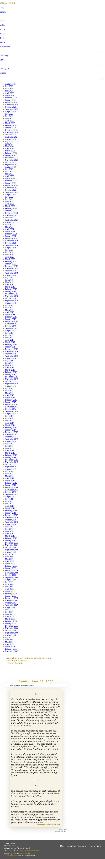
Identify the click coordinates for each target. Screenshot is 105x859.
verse (2, 60)
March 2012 (10, 480)
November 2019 (11, 268)
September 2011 (11, 494)
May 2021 (9, 227)
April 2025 (9, 121)
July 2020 (9, 250)
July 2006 (9, 637)
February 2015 (11, 400)
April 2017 (9, 340)
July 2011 (9, 499)
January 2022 (10, 211)
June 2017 (9, 335)
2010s (2, 25)
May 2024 (9, 146)
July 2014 (9, 416)
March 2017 (10, 342)
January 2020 (10, 264)
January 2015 (10, 402)
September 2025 (11, 109)
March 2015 (10, 397)
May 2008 (9, 587)
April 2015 (9, 395)
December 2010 (11, 515)
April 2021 (9, 229)
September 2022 (11, 192)
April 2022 (9, 204)
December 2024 (11, 130)
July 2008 (9, 582)
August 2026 (10, 84)
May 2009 (9, 559)
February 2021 (11, 234)
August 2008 (10, 580)
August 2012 (10, 469)
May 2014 (9, 421)
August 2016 (10, 358)
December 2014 (11, 404)
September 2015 (11, 384)
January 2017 (10, 347)
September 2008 (11, 577)
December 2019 (11, 266)
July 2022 (9, 197)
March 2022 (10, 206)
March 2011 (10, 508)
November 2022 (11, 188)
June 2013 (9, 446)
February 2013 (11, 455)
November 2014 (11, 407)
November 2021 (11, 215)
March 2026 (10, 95)
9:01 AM (63, 831)
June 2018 (9, 307)
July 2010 (9, 527)
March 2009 (10, 564)
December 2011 (11, 487)
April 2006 (9, 644)
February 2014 (11, 427)
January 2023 (10, 183)
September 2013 (11, 439)
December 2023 (11, 158)
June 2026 (9, 88)
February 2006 (11, 649)
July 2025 (9, 114)
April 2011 (9, 506)
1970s (2, 42)
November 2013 (11, 434)
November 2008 (11, 573)
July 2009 (9, 554)
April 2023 (9, 176)
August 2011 (10, 497)
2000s (2, 29)
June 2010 (9, 529)
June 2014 (9, 418)
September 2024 (11, 137)
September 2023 (11, 164)
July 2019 (9, 278)
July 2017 (9, 333)
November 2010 (11, 517)
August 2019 (10, 275)
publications (5, 47)
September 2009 (11, 550)
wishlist (3, 73)
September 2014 (11, 411)
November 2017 (11, 324)
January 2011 (10, 513)
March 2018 (10, 314)
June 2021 (9, 224)
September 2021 (11, 220)
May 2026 (9, 91)
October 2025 (10, 107)
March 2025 (10, 123)
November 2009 (11, 545)
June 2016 (9, 363)
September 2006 (11, 633)
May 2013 (9, 448)
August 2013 (10, 441)
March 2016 (10, 370)
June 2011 (9, 501)
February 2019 (11, 289)
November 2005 (11, 651)
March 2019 (10, 287)
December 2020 (11, 238)
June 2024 (9, 144)
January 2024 (10, 155)
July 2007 (9, 610)
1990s (2, 34)
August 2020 (10, 248)
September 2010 (11, 522)
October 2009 (10, 547)
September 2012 (11, 467)
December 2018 (11, 294)
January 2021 (10, 236)
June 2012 (9, 474)
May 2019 (9, 282)
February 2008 (11, 593)
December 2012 (11, 460)
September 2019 (11, 273)
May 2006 (9, 642)
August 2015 (10, 386)
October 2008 (10, 575)
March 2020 (10, 259)
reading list (4, 68)
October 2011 (10, 492)
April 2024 (9, 148)
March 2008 (10, 591)
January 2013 (10, 457)
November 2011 (11, 490)
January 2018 (10, 319)
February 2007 (11, 621)
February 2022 (11, 208)
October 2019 (10, 271)
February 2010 (11, 538)
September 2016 (11, 356)
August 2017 (10, 331)
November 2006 (11, 628)
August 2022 (10, 194)
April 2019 (9, 284)
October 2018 (10, 298)
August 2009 (10, 552)
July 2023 (9, 169)
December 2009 (11, 543)
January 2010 (10, 540)
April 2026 (9, 93)
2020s (2, 20)
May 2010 (9, 531)
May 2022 (9, 201)
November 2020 (11, 241)
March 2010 (10, 536)
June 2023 (9, 171)
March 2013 (10, 453)
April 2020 (9, 257)
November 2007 (11, 600)
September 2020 (11, 245)
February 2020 (11, 261)
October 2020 (10, 243)
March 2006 (10, 647)
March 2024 (10, 151)
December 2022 (11, 185)
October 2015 (10, 381)
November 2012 (11, 462)
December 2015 (11, 377)
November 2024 (11, 132)
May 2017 (9, 337)
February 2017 (11, 344)
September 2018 (11, 301)
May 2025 (9, 118)
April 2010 (9, 534)
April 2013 (9, 450)
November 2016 (11, 351)
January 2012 (10, 485)
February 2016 (11, 372)
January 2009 (10, 568)
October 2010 (10, 520)
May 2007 (9, 614)
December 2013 (11, 432)
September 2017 (11, 328)
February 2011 (11, 510)
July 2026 (9, 86)
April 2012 (9, 478)
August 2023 (10, 167)
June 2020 (9, 252)
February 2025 (11, 125)
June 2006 (9, 640)
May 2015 (9, 393)
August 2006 (10, 635)
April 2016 (9, 367)
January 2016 (10, 374)
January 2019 (10, 291)
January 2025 (10, 128)
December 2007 (11, 598)
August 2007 (10, 607)
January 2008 (10, 596)
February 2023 (11, 181)
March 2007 (10, 619)
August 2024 (10, 139)
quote (65, 829)
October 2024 (10, 135)
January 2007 (10, 623)
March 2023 (10, 178)
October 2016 (10, 354)
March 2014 (10, 425)
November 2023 (11, 160)
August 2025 (10, 111)
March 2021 (10, 231)
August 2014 (10, 414)
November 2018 (11, 296)
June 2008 (9, 584)
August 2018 (10, 303)
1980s (2, 38)
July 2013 (9, 444)
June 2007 (9, 612)
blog (2, 7)
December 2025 (11, 102)
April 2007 (9, 617)
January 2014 (10, 430)
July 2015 (9, 388)
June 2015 (9, 391)
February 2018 (11, 317)
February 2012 (11, 483)
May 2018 (9, 310)
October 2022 (10, 190)
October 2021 (10, 218)
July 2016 (9, 361)
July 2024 (9, 141)
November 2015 (11, 379)
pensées (3, 12)
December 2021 (11, 213)
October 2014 (10, 409)
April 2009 (9, 561)
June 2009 (9, 557)
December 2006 (11, 626)
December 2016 (11, 349)
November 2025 (11, 105)
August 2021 (10, 222)
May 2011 (9, 504)
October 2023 (10, 162)
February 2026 (11, 98)
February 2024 (11, 153)
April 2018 (9, 312)
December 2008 (11, 570)
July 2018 (9, 305)
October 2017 (10, 326)
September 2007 (11, 605)
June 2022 (9, 199)
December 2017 (11, 321)
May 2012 (9, 476)
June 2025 (9, 116)
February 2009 (11, 566)
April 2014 (9, 423)
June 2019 (9, 280)
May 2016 (9, 365)
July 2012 (9, 471)
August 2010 (10, 524)
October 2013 (10, 437)
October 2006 (10, 630)
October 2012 (10, 464)
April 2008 (9, 589)
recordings (4, 55)
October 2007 (10, 603)
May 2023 (9, 174)
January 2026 (10, 100)
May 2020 (9, 254)
